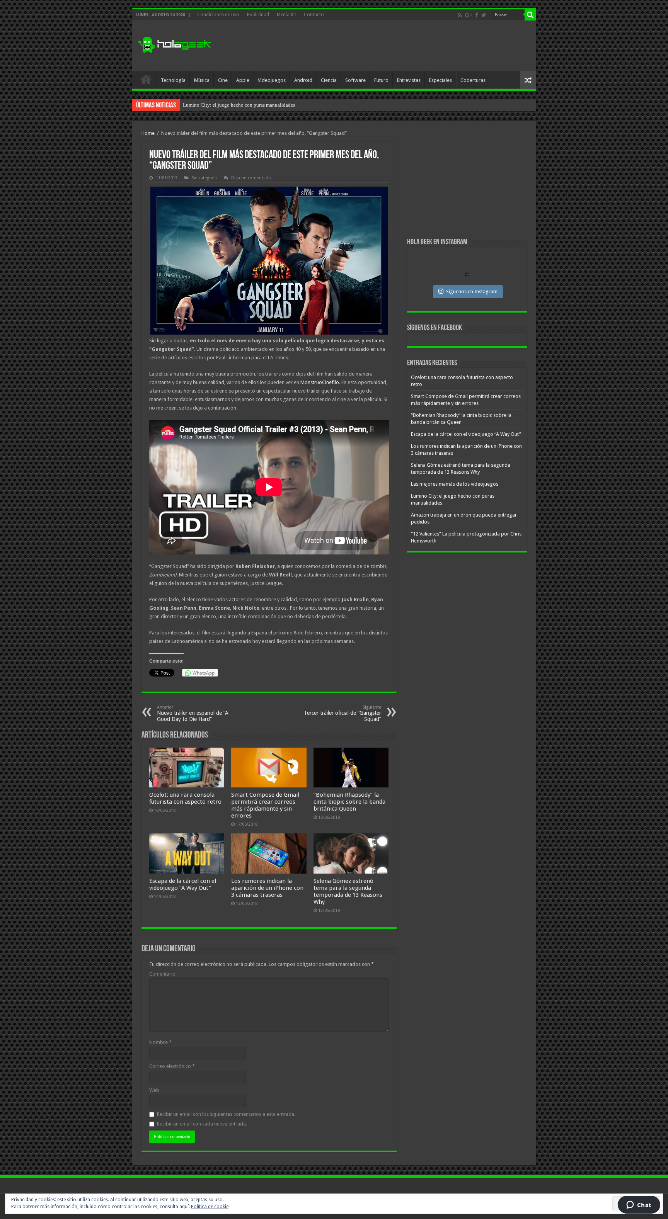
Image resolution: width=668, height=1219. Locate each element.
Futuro (381, 80)
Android (303, 80)
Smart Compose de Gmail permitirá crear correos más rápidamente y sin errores (265, 805)
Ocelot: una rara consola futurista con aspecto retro (185, 798)
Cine (223, 80)
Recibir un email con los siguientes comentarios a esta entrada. (226, 1114)
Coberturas (473, 80)
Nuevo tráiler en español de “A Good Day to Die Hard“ (192, 713)
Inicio (146, 79)
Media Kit (286, 14)
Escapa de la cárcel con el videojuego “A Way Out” (182, 884)
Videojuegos (272, 80)
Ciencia (329, 80)
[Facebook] (476, 15)
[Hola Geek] (174, 43)
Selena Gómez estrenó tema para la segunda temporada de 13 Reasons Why (348, 891)
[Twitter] (484, 15)
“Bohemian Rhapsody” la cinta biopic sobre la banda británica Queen (349, 801)
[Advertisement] (389, 46)
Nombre (160, 1042)
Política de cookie (209, 1206)
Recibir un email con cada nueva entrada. (202, 1124)
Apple (242, 80)
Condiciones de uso (218, 14)
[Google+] (468, 15)
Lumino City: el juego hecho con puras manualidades (239, 105)
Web (154, 1090)
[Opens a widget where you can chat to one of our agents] (638, 1205)
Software (355, 80)
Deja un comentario (251, 177)
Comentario (162, 974)
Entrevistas (409, 80)
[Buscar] (530, 14)
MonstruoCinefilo (319, 382)
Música (202, 80)
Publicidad (258, 14)
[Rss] (460, 15)
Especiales (440, 80)
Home (148, 133)
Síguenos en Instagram (472, 291)
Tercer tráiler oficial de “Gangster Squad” (342, 713)
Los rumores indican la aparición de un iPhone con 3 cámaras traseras (267, 887)
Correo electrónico (172, 1066)
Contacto (314, 14)
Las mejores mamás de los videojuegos (454, 484)
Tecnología (173, 80)
